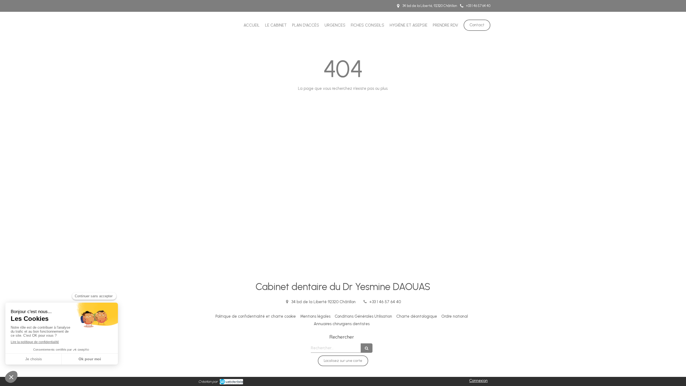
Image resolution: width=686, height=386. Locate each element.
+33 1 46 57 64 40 (385, 301)
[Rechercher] (366, 348)
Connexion (478, 380)
